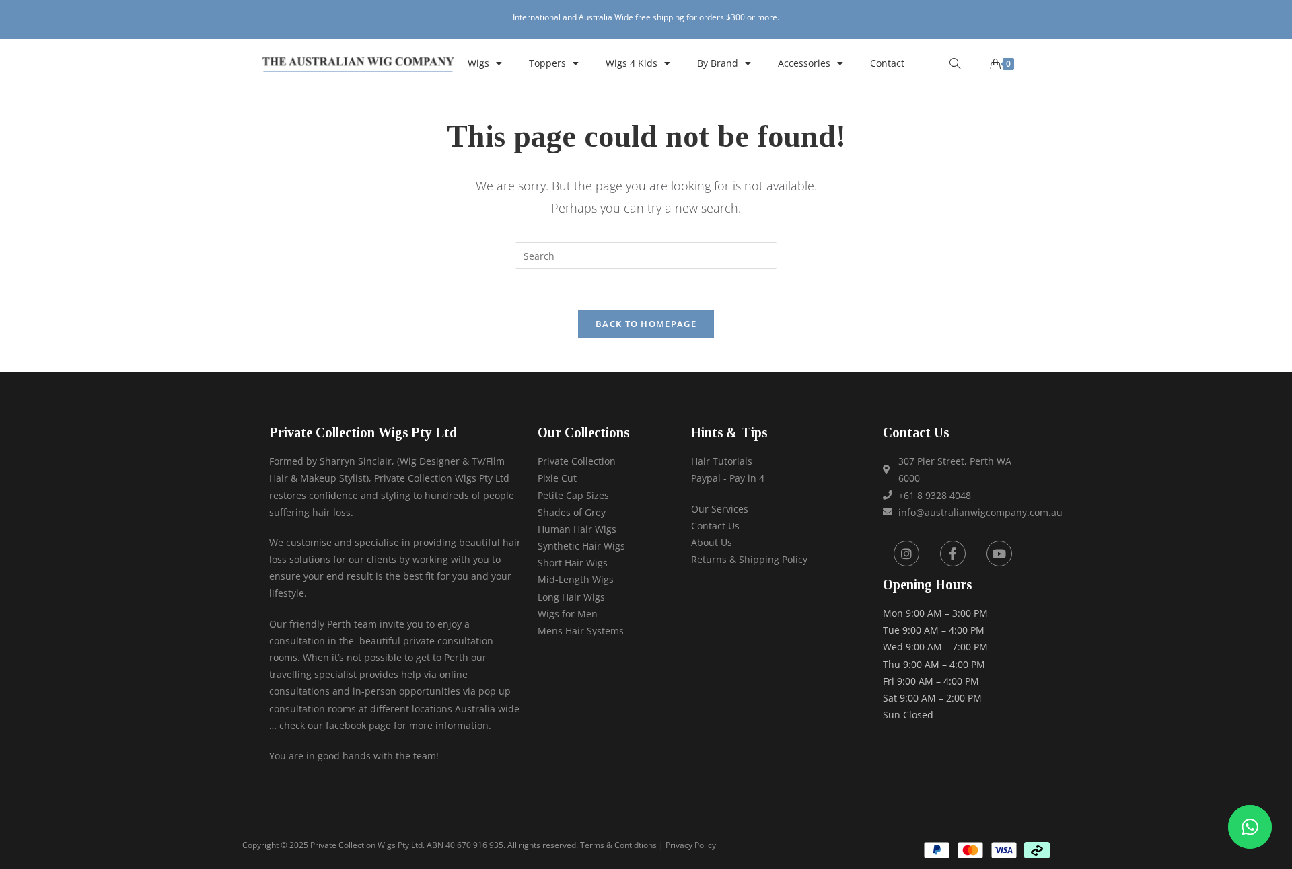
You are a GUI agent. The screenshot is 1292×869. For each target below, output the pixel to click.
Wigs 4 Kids (631, 62)
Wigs (478, 62)
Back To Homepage (646, 323)
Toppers (547, 62)
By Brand (717, 62)
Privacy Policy (691, 845)
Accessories (804, 62)
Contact (887, 62)
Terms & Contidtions (618, 845)
